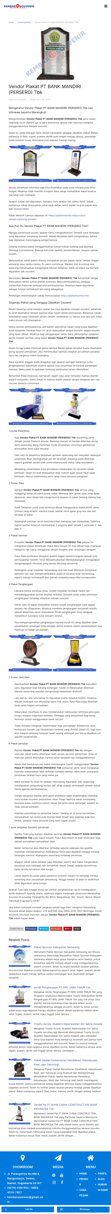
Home (11, 22)
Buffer (77, 929)
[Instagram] (54, 1182)
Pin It (68, 929)
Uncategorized (24, 22)
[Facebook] (62, 1182)
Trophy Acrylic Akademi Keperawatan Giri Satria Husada (68, 1023)
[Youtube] (61, 1175)
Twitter (44, 929)
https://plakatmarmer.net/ (75, 295)
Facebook (31, 929)
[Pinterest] (53, 1175)
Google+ (57, 929)
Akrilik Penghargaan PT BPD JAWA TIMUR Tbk (62, 987)
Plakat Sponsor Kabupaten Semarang (56, 947)
